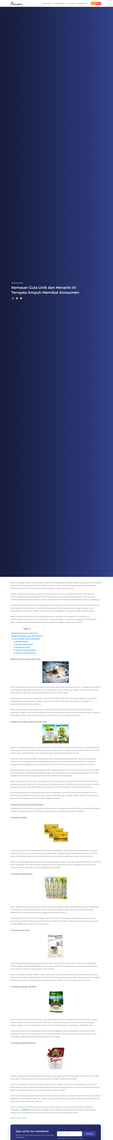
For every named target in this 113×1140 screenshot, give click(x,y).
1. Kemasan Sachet (21, 642)
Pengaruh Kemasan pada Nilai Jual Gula (27, 636)
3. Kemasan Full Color (22, 647)
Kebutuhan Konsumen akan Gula (24, 633)
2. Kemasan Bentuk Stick (23, 644)
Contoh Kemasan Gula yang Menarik (25, 639)
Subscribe (89, 1134)
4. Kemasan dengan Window (25, 650)
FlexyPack (26, 1110)
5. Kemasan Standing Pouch (25, 653)
